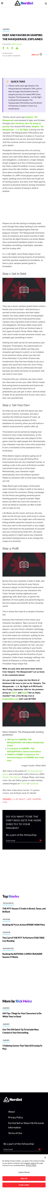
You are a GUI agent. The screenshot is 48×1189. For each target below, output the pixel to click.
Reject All (24, 1178)
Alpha (24, 693)
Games (6, 29)
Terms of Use (15, 1133)
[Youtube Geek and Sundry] (17, 48)
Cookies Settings (24, 1172)
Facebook (33, 784)
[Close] (45, 1157)
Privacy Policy (15, 1117)
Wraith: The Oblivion (11, 777)
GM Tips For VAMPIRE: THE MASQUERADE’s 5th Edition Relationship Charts (25, 743)
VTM (4, 802)
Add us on (34, 55)
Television (8, 903)
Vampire (36, 799)
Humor (6, 932)
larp (28, 799)
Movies (6, 919)
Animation (8, 948)
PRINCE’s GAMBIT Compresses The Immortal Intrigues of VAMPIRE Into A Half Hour (25, 758)
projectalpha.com (10, 699)
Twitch (14, 693)
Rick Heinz (9, 53)
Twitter (23, 784)
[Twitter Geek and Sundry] (8, 48)
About (11, 1111)
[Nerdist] (24, 3)
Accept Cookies (24, 1185)
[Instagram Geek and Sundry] (12, 48)
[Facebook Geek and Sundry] (3, 48)
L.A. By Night (18, 799)
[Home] (12, 1101)
